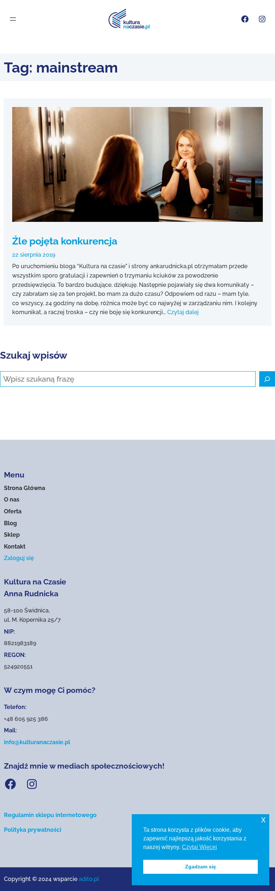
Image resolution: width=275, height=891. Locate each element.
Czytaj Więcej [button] (199, 847)
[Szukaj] (267, 379)
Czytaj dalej (183, 312)
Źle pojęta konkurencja (64, 241)
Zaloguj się (19, 558)
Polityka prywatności (32, 829)
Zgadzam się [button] (200, 866)
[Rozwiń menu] (13, 19)
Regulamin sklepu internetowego (50, 815)
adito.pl (89, 879)
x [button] (263, 819)
